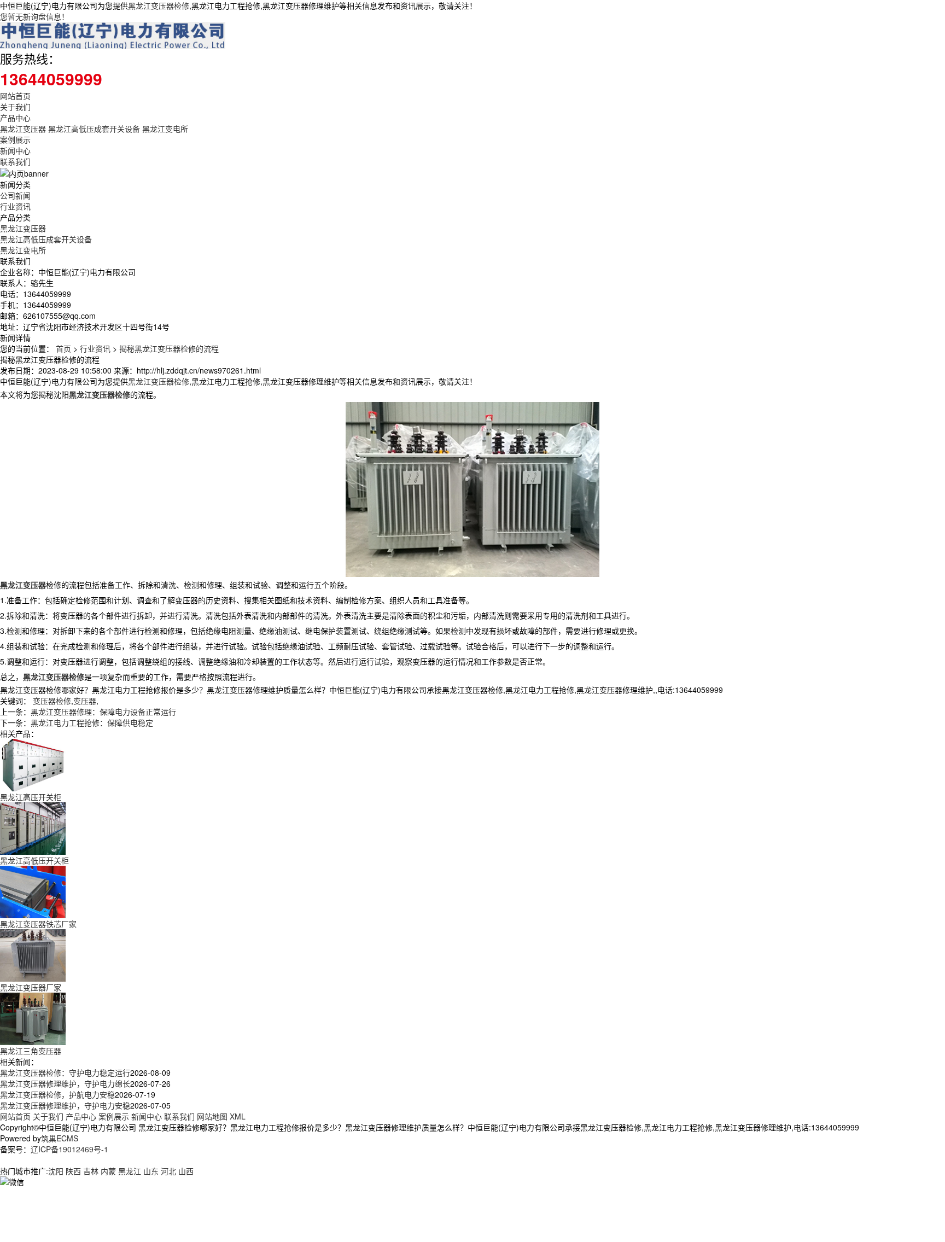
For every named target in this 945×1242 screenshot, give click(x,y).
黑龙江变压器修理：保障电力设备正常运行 (103, 711)
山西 (186, 1170)
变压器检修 (52, 700)
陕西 (73, 1170)
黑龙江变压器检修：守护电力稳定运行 (65, 1072)
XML (238, 1116)
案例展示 (15, 139)
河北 (168, 1170)
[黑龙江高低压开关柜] (33, 827)
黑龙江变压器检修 (158, 5)
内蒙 (108, 1170)
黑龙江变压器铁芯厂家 (38, 923)
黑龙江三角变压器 (30, 1050)
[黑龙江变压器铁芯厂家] (33, 890)
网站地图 (212, 1116)
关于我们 (15, 106)
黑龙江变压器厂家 (30, 987)
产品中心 (15, 117)
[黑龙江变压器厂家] (33, 954)
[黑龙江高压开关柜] (33, 764)
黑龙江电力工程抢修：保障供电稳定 (92, 722)
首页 (63, 348)
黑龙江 (129, 1170)
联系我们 (15, 161)
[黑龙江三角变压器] (33, 1017)
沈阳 (55, 1170)
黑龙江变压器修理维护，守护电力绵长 (65, 1083)
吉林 (90, 1170)
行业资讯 (15, 206)
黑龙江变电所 (165, 128)
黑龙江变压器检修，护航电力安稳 (57, 1094)
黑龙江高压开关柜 (30, 796)
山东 (151, 1170)
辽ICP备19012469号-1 (69, 1149)
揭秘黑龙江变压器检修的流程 (169, 348)
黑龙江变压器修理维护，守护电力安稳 (65, 1105)
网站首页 (15, 95)
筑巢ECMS (59, 1138)
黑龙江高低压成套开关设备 (94, 128)
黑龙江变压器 (23, 128)
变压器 (84, 700)
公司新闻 (15, 195)
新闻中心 (15, 150)
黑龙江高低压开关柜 (34, 860)
